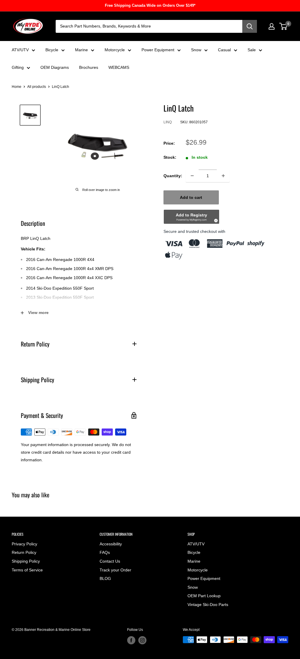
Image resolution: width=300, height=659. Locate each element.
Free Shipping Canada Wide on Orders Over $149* (150, 5)
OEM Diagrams (54, 67)
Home (16, 87)
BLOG (105, 578)
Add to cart (191, 197)
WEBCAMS (118, 67)
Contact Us (110, 561)
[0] (283, 26)
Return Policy (24, 552)
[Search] (249, 26)
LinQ (167, 122)
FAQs (105, 552)
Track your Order (115, 570)
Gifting (18, 67)
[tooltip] (215, 219)
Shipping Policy (26, 561)
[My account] (272, 26)
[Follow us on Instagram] (142, 640)
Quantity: (172, 175)
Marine (81, 49)
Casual (224, 49)
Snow (196, 49)
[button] (191, 217)
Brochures (88, 67)
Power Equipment (158, 49)
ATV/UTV (20, 49)
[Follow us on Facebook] (131, 640)
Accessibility (111, 544)
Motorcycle (115, 49)
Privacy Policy (24, 544)
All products (36, 87)
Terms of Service (27, 570)
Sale (252, 49)
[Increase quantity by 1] (223, 176)
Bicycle (51, 49)
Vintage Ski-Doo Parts (208, 604)
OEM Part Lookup (204, 595)
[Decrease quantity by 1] (192, 176)
